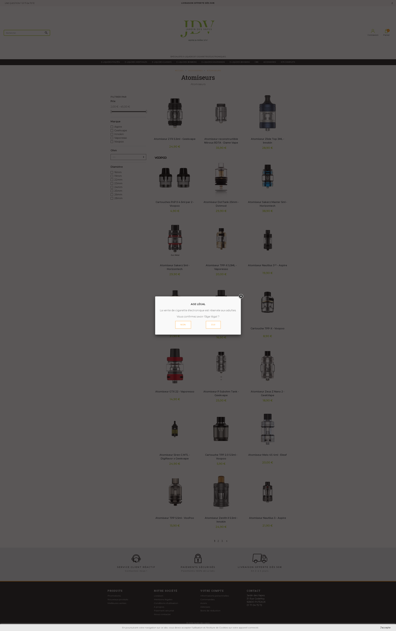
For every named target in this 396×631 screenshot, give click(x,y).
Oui (213, 324)
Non (183, 324)
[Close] (241, 296)
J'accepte (385, 627)
